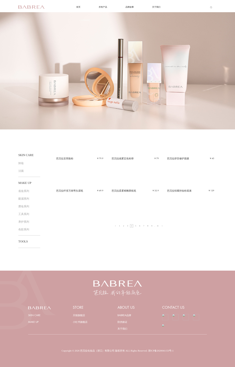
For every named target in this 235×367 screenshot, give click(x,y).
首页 (78, 7)
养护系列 (23, 221)
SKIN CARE (34, 315)
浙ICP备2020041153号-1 (161, 350)
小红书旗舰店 (80, 322)
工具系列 (23, 214)
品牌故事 (129, 7)
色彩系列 (23, 229)
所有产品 (103, 7)
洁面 (21, 170)
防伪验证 (122, 322)
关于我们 (156, 7)
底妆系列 (23, 191)
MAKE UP (33, 322)
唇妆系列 (23, 206)
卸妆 (21, 163)
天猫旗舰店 (79, 315)
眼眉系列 (23, 198)
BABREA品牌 (124, 315)
